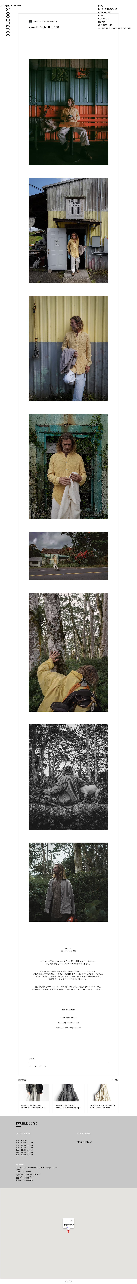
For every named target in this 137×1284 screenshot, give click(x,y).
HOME (100, 6)
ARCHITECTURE (104, 12)
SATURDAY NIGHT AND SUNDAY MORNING (105, 28)
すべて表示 (115, 1080)
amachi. (32, 1058)
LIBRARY (101, 22)
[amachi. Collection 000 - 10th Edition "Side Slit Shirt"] (103, 1092)
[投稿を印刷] (46, 1066)
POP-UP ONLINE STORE (105, 9)
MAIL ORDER (103, 19)
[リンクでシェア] (40, 1066)
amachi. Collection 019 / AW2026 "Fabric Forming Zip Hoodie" (33, 1106)
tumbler (87, 1141)
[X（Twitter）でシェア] (35, 1066)
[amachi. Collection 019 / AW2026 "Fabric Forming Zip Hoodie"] (33, 1092)
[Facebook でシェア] (30, 1066)
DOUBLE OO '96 (7, 21)
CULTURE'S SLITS (105, 25)
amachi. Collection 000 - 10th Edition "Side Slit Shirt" (102, 1106)
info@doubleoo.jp (24, 1180)
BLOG (100, 15)
